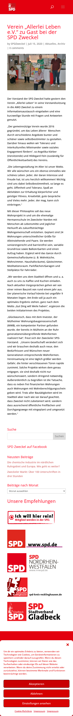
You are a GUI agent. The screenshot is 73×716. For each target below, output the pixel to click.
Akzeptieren (36, 684)
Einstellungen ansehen (36, 703)
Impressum (39, 711)
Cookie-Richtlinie (23, 711)
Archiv (61, 43)
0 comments (16, 48)
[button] (67, 644)
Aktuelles (50, 43)
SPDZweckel (18, 43)
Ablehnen (36, 693)
